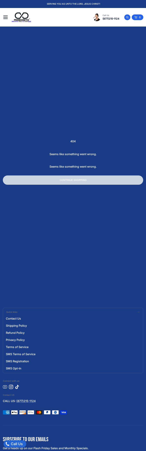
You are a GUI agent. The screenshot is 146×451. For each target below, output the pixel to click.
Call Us (16, 444)
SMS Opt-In (13, 368)
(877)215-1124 (111, 18)
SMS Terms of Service (20, 354)
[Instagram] (11, 387)
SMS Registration (17, 361)
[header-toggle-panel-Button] (5, 17)
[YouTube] (5, 387)
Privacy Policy (15, 340)
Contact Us (13, 318)
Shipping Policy (16, 325)
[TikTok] (17, 387)
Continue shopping (73, 180)
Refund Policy (15, 333)
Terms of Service (17, 347)
